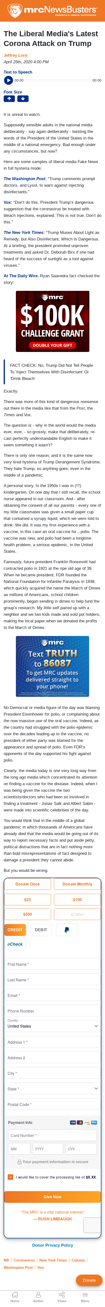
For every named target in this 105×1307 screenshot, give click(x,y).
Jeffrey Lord (15, 55)
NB (6, 1260)
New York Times (53, 1260)
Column (78, 1260)
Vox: (8, 202)
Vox (40, 1267)
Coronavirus (24, 1260)
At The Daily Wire (21, 276)
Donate (89, 1280)
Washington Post (18, 1267)
